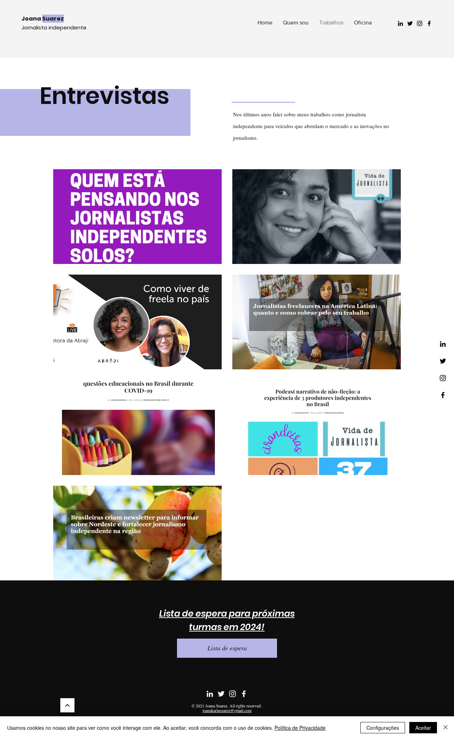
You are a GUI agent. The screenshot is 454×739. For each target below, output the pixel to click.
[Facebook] (429, 23)
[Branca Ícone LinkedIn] (209, 693)
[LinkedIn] (400, 23)
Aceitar (423, 727)
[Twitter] (410, 23)
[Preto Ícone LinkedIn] (443, 344)
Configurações (382, 727)
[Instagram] (419, 23)
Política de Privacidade (300, 727)
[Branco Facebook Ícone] (243, 693)
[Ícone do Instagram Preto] (443, 378)
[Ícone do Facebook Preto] (443, 395)
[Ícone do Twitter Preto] (443, 361)
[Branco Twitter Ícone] (221, 693)
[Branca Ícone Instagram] (232, 693)
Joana (42, 19)
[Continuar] (67, 705)
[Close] (445, 727)
